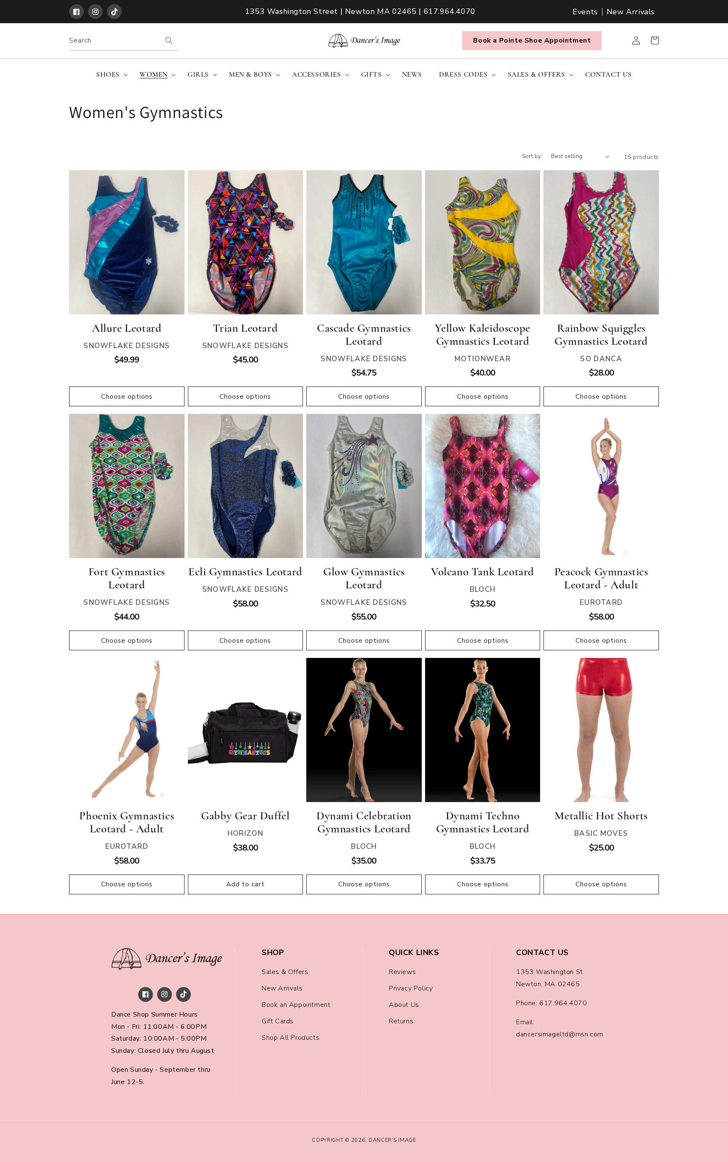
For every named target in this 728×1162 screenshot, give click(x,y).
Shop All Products (290, 1037)
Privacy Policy (411, 988)
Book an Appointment (296, 1004)
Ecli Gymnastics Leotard (245, 571)
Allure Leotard (126, 328)
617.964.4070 (563, 1003)
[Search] (169, 40)
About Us (404, 1004)
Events (585, 12)
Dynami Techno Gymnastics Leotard (483, 822)
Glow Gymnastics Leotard (364, 578)
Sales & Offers (285, 972)
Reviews (402, 972)
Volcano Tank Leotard (482, 571)
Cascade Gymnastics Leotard (364, 335)
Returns (401, 1021)
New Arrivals (631, 12)
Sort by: (532, 156)
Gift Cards (278, 1021)
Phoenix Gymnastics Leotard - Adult (126, 822)
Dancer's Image (392, 1139)
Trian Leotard (245, 328)
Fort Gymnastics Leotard (126, 578)
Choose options (127, 396)
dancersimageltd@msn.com (559, 1034)
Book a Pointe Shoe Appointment (532, 40)
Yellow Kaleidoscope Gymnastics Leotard (482, 335)
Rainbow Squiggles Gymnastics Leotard (601, 335)
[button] (109, 74)
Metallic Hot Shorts (601, 815)
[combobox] (124, 40)
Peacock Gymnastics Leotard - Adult (601, 578)
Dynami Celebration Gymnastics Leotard (364, 822)
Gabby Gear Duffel (245, 815)
